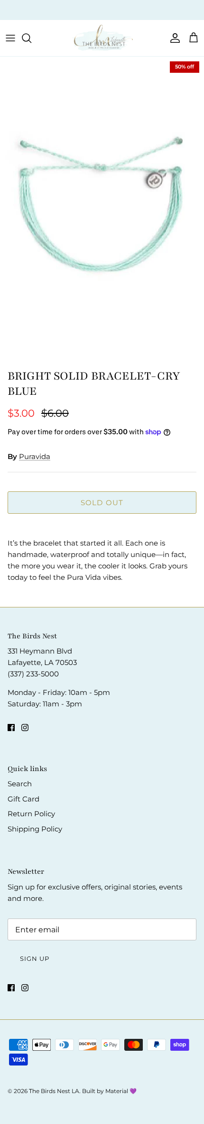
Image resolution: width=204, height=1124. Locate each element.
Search (20, 783)
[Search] (31, 38)
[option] (102, 210)
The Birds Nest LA (54, 1091)
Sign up (34, 958)
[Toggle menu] (10, 38)
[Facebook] (11, 727)
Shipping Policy (35, 828)
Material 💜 (121, 1091)
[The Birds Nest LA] (102, 38)
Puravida (34, 456)
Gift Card (23, 798)
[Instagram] (24, 727)
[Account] (172, 38)
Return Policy (31, 813)
